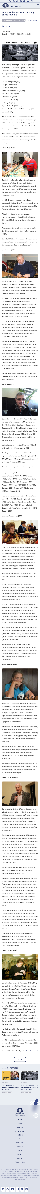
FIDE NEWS (6, 32)
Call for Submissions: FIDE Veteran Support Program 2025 (29, 1087)
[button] (2, 26)
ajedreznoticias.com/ (31, 1051)
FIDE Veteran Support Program (18, 34)
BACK (20, 1059)
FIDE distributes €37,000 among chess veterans (10, 1087)
